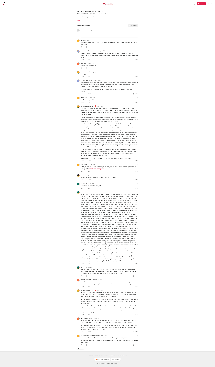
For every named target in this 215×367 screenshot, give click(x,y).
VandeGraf (84, 183)
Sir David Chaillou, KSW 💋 (88, 106)
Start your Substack (103, 359)
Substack (99, 363)
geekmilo (83, 40)
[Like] (97, 14)
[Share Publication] (194, 3)
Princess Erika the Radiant (88, 279)
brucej (82, 175)
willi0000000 (84, 97)
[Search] (190, 3)
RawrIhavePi (84, 164)
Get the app (115, 359)
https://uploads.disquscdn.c (97, 169)
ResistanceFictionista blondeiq (89, 51)
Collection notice (122, 355)
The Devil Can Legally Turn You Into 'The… (90, 11)
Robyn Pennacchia (82, 13)
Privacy (111, 355)
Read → (79, 20)
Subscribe (201, 4)
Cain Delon (84, 63)
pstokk (82, 192)
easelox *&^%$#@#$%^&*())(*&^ (90, 335)
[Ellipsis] (137, 40)
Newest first (134, 26)
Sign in (210, 4)
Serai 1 (83, 267)
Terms (115, 355)
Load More (80, 348)
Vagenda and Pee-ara (87, 318)
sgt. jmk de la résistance (87, 80)
